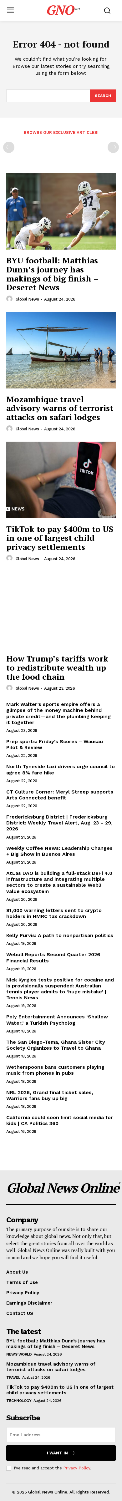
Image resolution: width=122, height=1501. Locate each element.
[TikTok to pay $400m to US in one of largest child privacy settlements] (61, 480)
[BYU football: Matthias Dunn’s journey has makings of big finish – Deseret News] (61, 211)
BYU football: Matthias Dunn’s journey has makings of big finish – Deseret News (52, 273)
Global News (27, 299)
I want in (57, 1453)
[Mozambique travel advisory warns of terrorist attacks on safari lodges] (61, 350)
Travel (13, 1377)
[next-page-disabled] (113, 147)
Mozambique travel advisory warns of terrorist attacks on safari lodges (59, 408)
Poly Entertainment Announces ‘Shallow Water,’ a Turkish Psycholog (57, 1020)
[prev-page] (8, 147)
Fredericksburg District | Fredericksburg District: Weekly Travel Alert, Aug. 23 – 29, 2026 (59, 823)
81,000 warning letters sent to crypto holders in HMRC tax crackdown (54, 913)
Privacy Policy (76, 1468)
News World (19, 1354)
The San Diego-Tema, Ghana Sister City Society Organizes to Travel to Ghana (55, 1045)
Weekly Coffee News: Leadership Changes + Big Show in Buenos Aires (59, 851)
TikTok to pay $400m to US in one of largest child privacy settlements (59, 538)
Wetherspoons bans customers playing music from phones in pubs (55, 1070)
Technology (18, 1400)
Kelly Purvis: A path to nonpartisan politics (59, 935)
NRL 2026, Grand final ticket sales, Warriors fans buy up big (49, 1095)
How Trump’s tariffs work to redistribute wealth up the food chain (57, 667)
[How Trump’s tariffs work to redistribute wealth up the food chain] (61, 609)
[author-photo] (10, 299)
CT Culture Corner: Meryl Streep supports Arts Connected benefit (59, 795)
